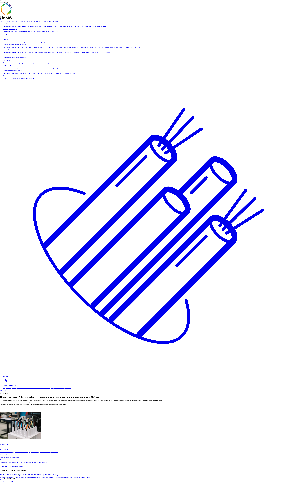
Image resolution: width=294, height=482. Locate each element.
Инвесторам (18, 21)
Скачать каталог (15, 475)
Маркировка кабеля (62, 475)
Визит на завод (4, 2)
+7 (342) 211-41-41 (4, 466)
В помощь (2, 477)
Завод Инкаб (3, 474)
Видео (25, 474)
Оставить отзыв (4, 473)
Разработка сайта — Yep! (6, 481)
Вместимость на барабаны (58, 477)
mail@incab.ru (13, 466)
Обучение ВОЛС (22, 477)
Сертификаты (39, 475)
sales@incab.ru (21, 466)
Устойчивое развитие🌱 (51, 474)
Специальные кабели (72, 475)
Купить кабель (23, 475)
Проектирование (25, 21)
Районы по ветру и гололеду (73, 477)
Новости (21, 474)
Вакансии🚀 (15, 474)
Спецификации (31, 475)
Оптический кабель (5, 21)
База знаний (39, 21)
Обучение (33, 21)
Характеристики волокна (50, 475)
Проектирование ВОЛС (12, 477)
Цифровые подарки (33, 474)
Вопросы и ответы (85, 477)
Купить (12, 21)
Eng (4, 19)
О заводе (44, 21)
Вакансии (50, 21)
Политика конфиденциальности (8, 480)
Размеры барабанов (46, 477)
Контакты (55, 21)
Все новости (3, 390)
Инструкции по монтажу (34, 477)
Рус (1, 19)
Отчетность (41, 474)
